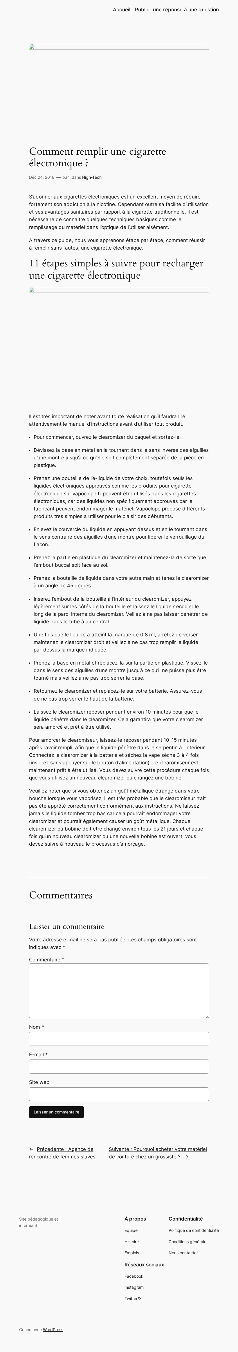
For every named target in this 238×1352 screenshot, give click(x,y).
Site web (39, 1082)
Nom (36, 1027)
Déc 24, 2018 (42, 177)
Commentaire (46, 960)
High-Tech (92, 177)
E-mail (38, 1054)
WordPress (53, 1329)
